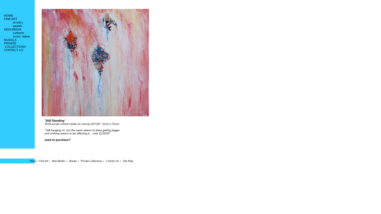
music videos (21, 36)
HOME (8, 15)
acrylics (18, 22)
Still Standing (55, 120)
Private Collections (91, 161)
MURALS (10, 40)
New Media (58, 161)
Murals (73, 161)
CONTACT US (13, 50)
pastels (17, 26)
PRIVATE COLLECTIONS (15, 45)
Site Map (128, 161)
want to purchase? (57, 139)
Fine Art (43, 161)
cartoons (18, 32)
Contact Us (112, 161)
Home (33, 161)
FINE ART (10, 19)
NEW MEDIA (12, 29)
